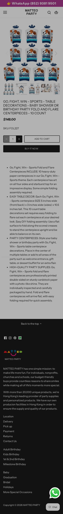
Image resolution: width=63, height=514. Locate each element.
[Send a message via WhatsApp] (54, 492)
